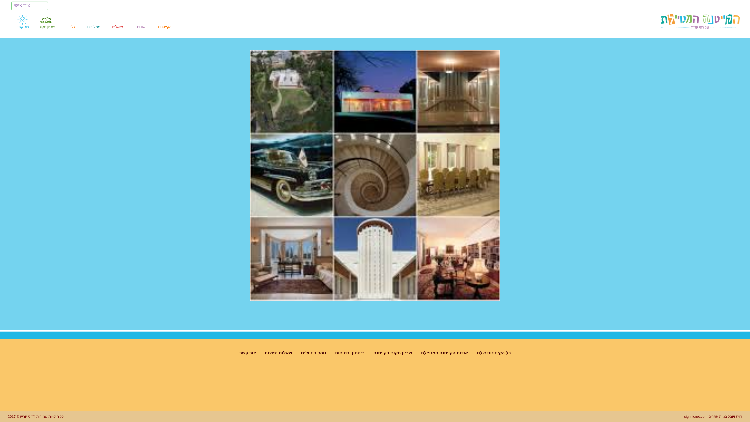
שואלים (117, 27)
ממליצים (93, 27)
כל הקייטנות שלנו (494, 352)
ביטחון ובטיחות (350, 352)
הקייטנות (164, 27)
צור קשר (23, 27)
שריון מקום (46, 27)
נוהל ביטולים (313, 352)
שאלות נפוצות (278, 352)
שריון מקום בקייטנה (392, 352)
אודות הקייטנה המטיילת (444, 352)
